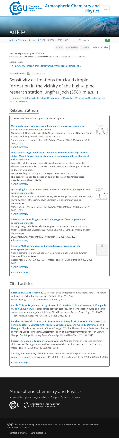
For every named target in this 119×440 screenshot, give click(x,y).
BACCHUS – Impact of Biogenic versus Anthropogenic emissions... (48, 65)
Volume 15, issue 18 (29, 40)
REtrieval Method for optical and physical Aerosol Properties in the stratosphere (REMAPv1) (45, 247)
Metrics (85, 47)
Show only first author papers (29, 118)
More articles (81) (21, 272)
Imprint (23, 433)
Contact (13, 433)
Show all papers (57, 118)
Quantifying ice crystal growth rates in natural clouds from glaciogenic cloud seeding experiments (50, 191)
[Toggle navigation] (106, 8)
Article (59, 47)
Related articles (100, 47)
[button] (80, 40)
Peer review (72, 47)
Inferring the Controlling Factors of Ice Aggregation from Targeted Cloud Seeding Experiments (48, 221)
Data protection (38, 433)
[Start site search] (107, 40)
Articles (13, 40)
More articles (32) (21, 362)
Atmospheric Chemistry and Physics (72, 8)
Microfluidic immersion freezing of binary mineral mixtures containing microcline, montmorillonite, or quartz (47, 128)
